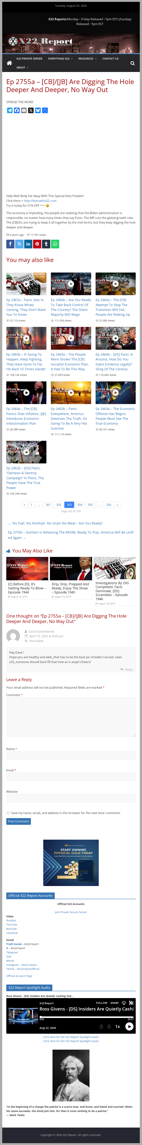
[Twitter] (19, 244)
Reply (129, 669)
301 (48, 505)
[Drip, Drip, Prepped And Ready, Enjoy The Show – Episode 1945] (71, 559)
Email (11, 770)
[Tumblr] (46, 244)
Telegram (12, 952)
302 (58, 505)
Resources (86, 58)
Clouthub (12, 933)
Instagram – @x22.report (21, 965)
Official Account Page (19, 976)
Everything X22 (59, 58)
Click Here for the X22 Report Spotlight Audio (71, 1037)
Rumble (11, 920)
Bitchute (11, 929)
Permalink (36, 641)
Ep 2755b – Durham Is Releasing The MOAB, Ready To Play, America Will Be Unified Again (71, 535)
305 (90, 505)
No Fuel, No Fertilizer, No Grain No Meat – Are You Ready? (55, 523)
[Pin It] (37, 244)
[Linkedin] (28, 244)
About (20, 67)
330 (108, 505)
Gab (8, 956)
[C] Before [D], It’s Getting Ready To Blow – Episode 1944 (27, 588)
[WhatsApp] (55, 244)
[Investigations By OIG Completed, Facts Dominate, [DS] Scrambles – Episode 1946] (115, 559)
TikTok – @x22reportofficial (22, 969)
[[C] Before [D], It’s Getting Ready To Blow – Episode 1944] (27, 559)
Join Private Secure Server (71, 912)
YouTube (11, 924)
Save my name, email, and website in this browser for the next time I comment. (66, 813)
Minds (10, 960)
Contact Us (110, 58)
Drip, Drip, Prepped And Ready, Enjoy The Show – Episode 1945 (70, 588)
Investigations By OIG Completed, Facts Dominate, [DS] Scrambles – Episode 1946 (112, 591)
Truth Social (13, 944)
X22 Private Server (29, 58)
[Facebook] (10, 244)
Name (11, 749)
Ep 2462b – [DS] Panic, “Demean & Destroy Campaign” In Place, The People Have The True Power (25, 478)
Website (12, 792)
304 (79, 505)
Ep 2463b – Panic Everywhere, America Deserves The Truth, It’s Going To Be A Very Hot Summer (69, 418)
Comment (14, 695)
